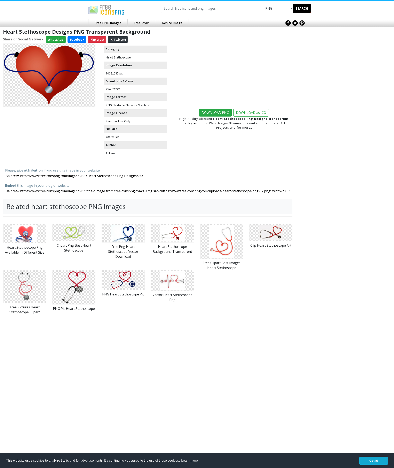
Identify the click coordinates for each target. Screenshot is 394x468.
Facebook (76, 39)
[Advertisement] (49, 137)
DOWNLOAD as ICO (251, 112)
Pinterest (97, 39)
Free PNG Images (108, 23)
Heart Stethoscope (118, 57)
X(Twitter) (118, 39)
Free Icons (142, 23)
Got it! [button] (373, 460)
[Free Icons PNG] (106, 9)
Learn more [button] (189, 460)
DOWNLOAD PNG (215, 112)
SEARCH (302, 8)
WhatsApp (56, 39)
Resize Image (172, 23)
